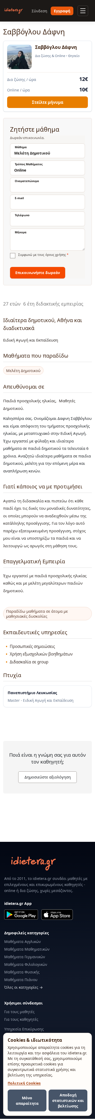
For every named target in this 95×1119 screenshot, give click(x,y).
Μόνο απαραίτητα (27, 1100)
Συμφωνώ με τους (43, 255)
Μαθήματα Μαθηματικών (27, 949)
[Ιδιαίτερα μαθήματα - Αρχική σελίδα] (13, 11)
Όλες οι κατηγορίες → (23, 987)
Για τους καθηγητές (21, 1019)
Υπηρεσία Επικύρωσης (24, 1029)
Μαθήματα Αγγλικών (22, 941)
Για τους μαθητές (19, 1011)
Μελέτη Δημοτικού (23, 370)
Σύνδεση (39, 10)
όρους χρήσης (55, 255)
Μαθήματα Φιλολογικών (25, 964)
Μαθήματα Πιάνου (20, 979)
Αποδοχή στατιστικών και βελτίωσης (68, 1100)
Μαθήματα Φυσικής (22, 972)
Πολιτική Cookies (24, 1083)
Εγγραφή (62, 10)
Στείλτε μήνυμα (47, 102)
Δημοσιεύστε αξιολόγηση (48, 777)
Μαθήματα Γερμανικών (24, 956)
